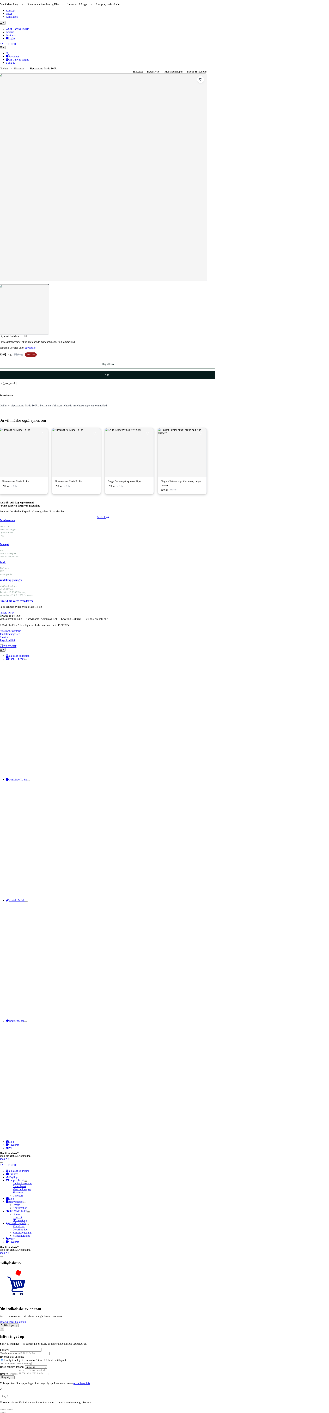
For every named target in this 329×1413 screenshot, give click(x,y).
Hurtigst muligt (12, 1360)
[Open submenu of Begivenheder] (25, 1021)
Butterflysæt (153, 71)
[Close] (1, 644)
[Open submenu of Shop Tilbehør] (25, 659)
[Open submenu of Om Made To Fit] (28, 780)
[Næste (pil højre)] (4, 1412)
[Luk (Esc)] (11, 1409)
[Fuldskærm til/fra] (4, 1409)
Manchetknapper (173, 71)
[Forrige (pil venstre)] (1, 1412)
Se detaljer (32, 452)
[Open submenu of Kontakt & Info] (26, 901)
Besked (8, 1373)
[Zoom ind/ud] (1, 1409)
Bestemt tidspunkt (57, 1360)
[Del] (8, 1409)
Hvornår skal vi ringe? (12, 1356)
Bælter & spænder (197, 71)
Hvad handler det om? (12, 1366)
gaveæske (30, 347)
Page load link (7, 640)
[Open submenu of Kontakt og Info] (27, 1224)
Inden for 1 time (34, 1360)
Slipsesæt (19, 68)
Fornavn (4, 1349)
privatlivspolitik (81, 1383)
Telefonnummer (8, 1353)
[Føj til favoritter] (200, 79)
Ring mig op (7, 1377)
